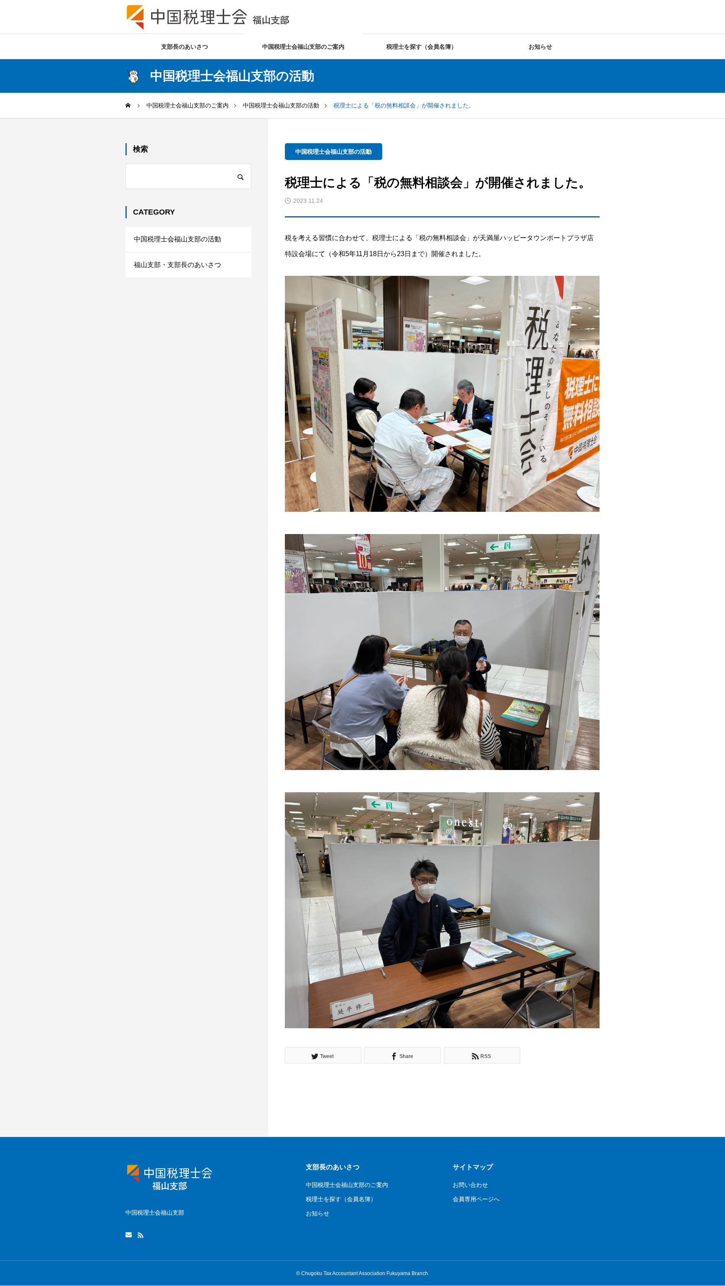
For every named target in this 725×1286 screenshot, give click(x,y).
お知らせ (540, 46)
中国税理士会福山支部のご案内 (303, 46)
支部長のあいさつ (184, 46)
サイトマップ (473, 1167)
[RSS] (140, 1235)
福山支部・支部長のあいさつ (177, 264)
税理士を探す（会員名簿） (421, 46)
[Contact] (128, 1235)
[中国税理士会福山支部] (209, 17)
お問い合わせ (470, 1184)
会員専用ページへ (476, 1199)
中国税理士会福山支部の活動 (333, 151)
